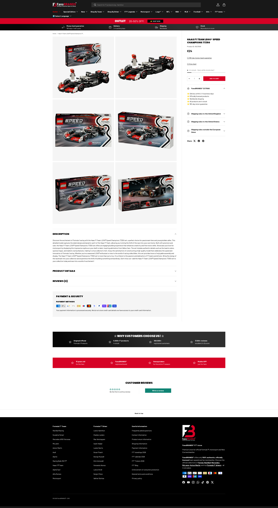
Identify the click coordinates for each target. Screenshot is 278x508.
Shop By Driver (113, 12)
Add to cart (214, 78)
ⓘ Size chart (191, 64)
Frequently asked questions (142, 431)
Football (197, 12)
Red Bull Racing (58, 431)
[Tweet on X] (194, 141)
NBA (177, 12)
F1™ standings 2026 (139, 452)
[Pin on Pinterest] (203, 141)
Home (54, 33)
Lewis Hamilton (99, 431)
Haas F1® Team (58, 465)
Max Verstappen (99, 439)
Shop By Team (96, 12)
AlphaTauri (56, 470)
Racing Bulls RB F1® (60, 461)
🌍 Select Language (61, 16)
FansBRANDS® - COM (63, 498)
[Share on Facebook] (199, 141)
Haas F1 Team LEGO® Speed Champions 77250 (71, 33)
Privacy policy (137, 478)
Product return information (141, 439)
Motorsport (145, 12)
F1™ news (219, 12)
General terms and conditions (142, 474)
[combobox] (146, 4)
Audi (54, 452)
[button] (224, 4)
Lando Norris (98, 448)
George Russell (98, 457)
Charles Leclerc (98, 435)
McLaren (56, 444)
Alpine (55, 457)
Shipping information (139, 444)
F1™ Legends (130, 12)
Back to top (139, 413)
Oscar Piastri (98, 452)
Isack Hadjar (97, 444)
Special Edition (69, 12)
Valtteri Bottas (98, 478)
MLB (186, 12)
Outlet (55, 12)
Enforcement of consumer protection (145, 470)
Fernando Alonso (99, 465)
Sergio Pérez (98, 474)
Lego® (158, 12)
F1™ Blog (135, 465)
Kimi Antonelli (98, 461)
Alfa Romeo (57, 474)
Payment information (139, 448)
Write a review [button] (158, 391)
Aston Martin (57, 448)
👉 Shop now (155, 21)
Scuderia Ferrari (58, 435)
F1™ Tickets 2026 (138, 461)
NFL (168, 12)
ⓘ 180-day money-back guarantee (199, 58)
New (83, 12)
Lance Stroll (97, 470)
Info (207, 12)
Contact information (139, 435)
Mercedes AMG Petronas (61, 439)
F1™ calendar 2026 (138, 457)
